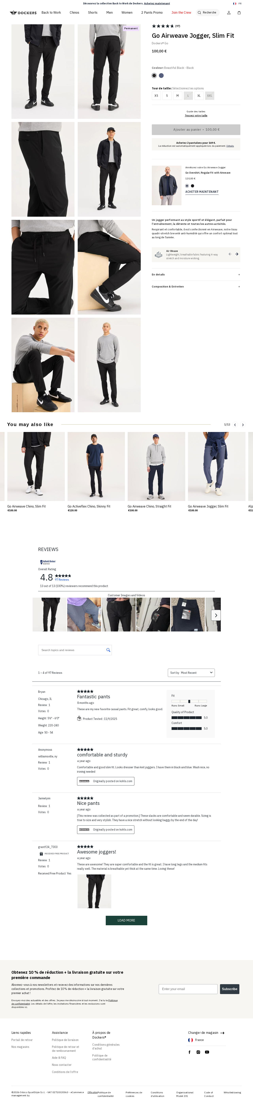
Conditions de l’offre (65, 1072)
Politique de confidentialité (101, 1057)
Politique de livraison (65, 1040)
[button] (230, 254)
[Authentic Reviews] (48, 562)
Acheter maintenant (202, 192)
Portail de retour (22, 1040)
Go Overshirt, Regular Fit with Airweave (207, 172)
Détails (230, 146)
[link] (63, 577)
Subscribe (229, 989)
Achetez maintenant (157, 3)
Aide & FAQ (59, 1057)
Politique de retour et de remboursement (65, 1049)
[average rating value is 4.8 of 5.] (163, 26)
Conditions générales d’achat (106, 1046)
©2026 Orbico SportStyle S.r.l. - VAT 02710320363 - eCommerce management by (47, 1094)
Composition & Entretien (168, 286)
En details (158, 274)
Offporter (93, 1092)
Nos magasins (20, 1047)
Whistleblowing (232, 1092)
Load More (126, 920)
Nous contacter (62, 1065)
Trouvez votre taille (196, 115)
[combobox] (195, 673)
